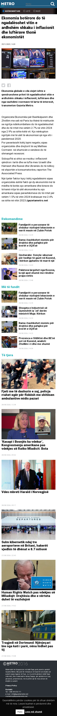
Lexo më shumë (33, 711)
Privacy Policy (11, 686)
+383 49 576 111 (15, 692)
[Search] (52, 4)
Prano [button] (19, 712)
